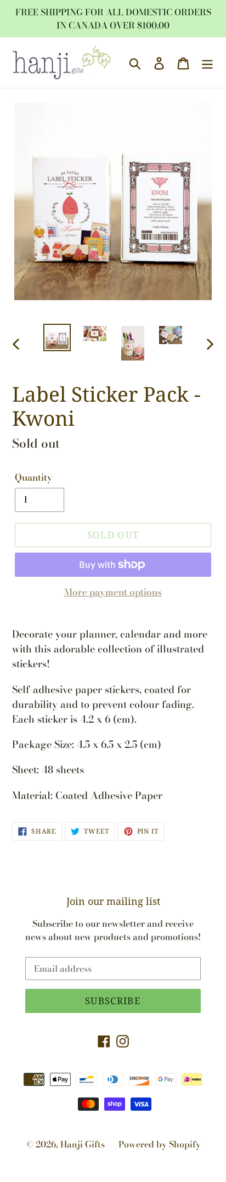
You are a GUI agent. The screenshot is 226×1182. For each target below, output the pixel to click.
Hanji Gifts (82, 1144)
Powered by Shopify (159, 1144)
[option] (57, 337)
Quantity (34, 478)
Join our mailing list (113, 902)
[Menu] (207, 62)
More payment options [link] (113, 592)
